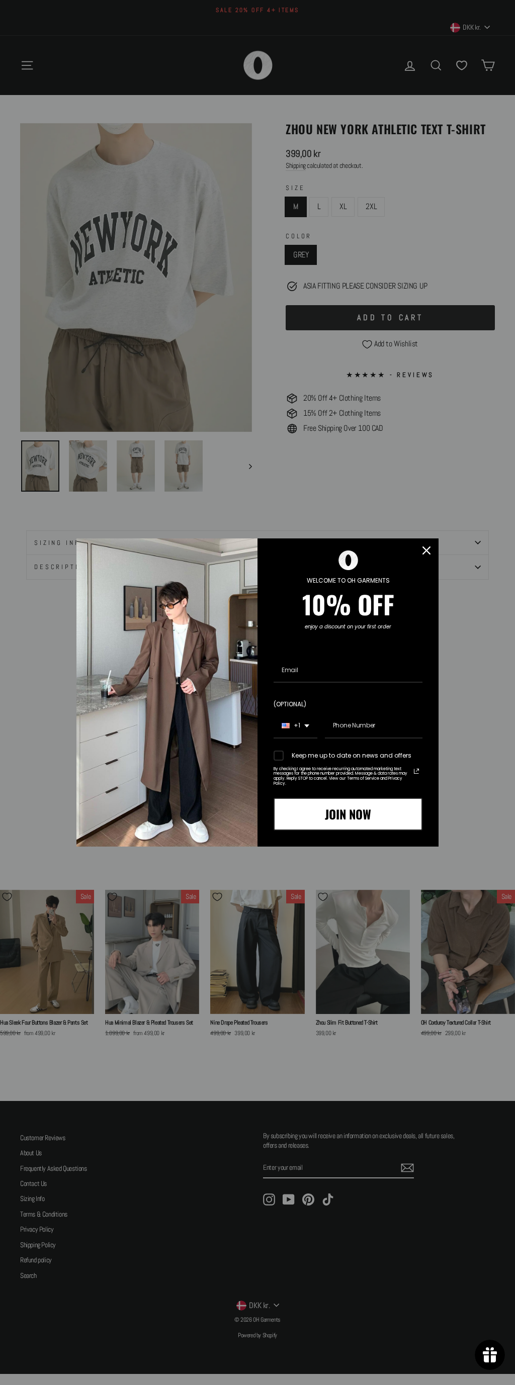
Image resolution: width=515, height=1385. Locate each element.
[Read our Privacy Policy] (416, 771)
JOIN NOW (348, 814)
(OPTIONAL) (290, 704)
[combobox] (295, 726)
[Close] (426, 550)
